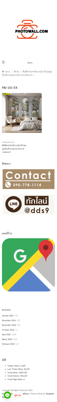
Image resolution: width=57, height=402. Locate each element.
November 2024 (9, 325)
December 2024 (9, 320)
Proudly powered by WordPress (15, 393)
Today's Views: (13, 365)
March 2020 (7, 339)
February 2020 (8, 344)
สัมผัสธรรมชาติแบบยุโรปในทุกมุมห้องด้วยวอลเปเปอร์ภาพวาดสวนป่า (14, 148)
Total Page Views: (15, 379)
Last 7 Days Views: (15, 369)
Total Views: (13, 372)
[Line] (7, 395)
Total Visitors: (13, 375)
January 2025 (7, 315)
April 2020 (6, 334)
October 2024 (8, 329)
